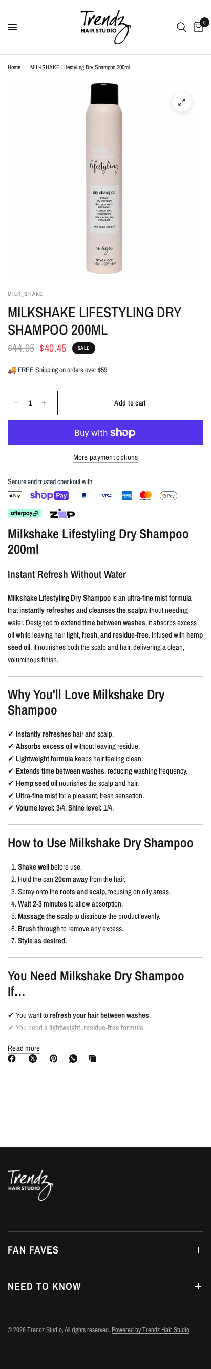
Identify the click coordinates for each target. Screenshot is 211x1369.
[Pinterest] (56, 1058)
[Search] (181, 27)
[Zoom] (182, 102)
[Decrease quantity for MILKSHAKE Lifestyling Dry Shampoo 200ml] (16, 403)
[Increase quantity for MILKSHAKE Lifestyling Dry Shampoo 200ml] (44, 403)
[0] (196, 27)
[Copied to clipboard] (95, 1058)
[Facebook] (14, 1058)
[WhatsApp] (75, 1058)
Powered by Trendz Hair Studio (150, 1329)
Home (14, 67)
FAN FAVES (33, 1250)
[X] (35, 1058)
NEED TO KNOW (44, 1286)
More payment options (105, 457)
